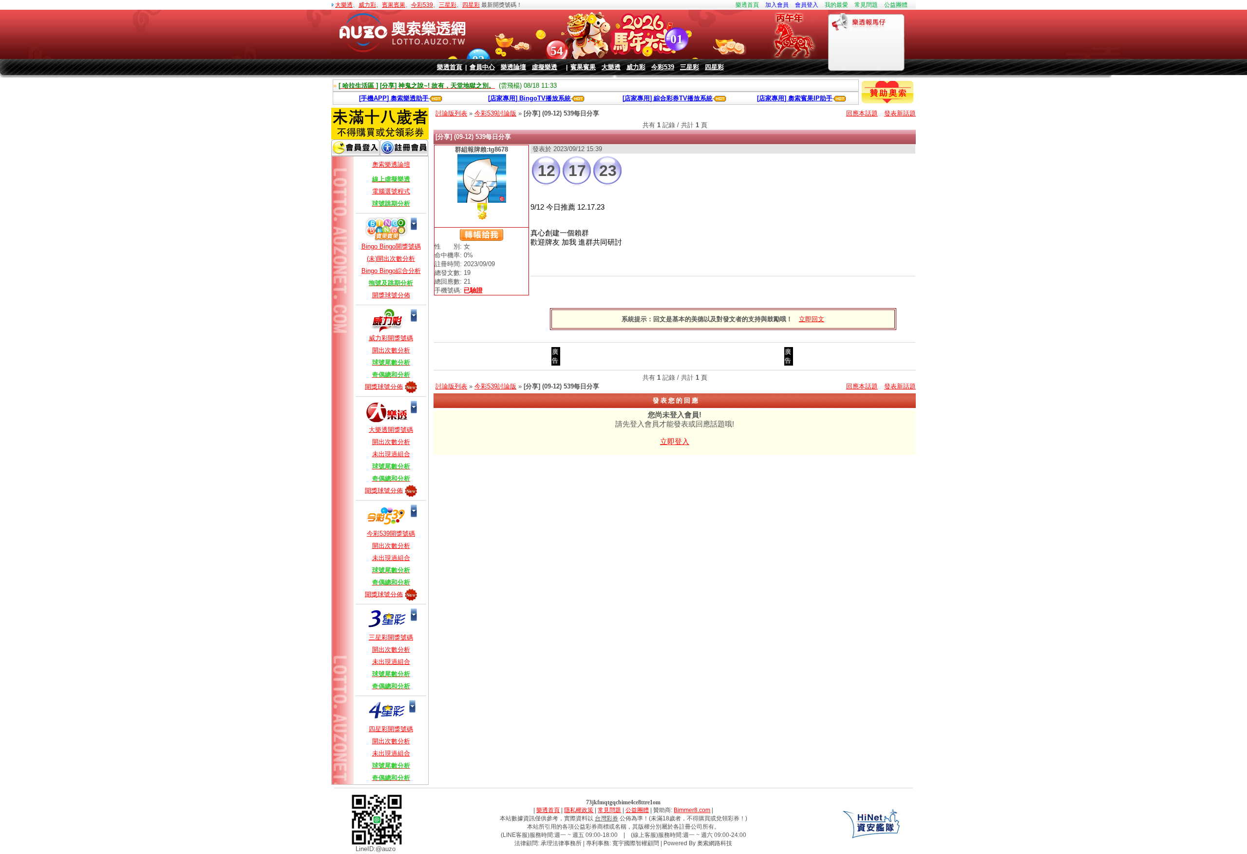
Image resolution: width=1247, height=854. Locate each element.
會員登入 (806, 4)
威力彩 (367, 4)
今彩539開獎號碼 (391, 533)
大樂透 (344, 4)
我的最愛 (836, 4)
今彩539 (422, 4)
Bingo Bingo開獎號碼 (391, 246)
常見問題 (866, 4)
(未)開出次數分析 (391, 258)
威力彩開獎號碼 (391, 338)
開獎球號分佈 (391, 295)
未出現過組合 (391, 454)
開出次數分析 (391, 350)
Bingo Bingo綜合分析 (391, 270)
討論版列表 (451, 113)
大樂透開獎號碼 (391, 429)
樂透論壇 (513, 67)
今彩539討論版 (495, 113)
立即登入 (674, 441)
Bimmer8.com (692, 810)
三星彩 (447, 4)
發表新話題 (900, 113)
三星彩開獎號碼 (391, 637)
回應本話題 (862, 113)
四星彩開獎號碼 (391, 729)
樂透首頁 (747, 4)
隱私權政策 (578, 810)
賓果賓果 (393, 4)
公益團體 (895, 4)
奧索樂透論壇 (391, 164)
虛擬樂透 (544, 67)
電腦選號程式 (391, 191)
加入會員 (777, 4)
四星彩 (471, 4)
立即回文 (811, 319)
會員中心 (482, 67)
